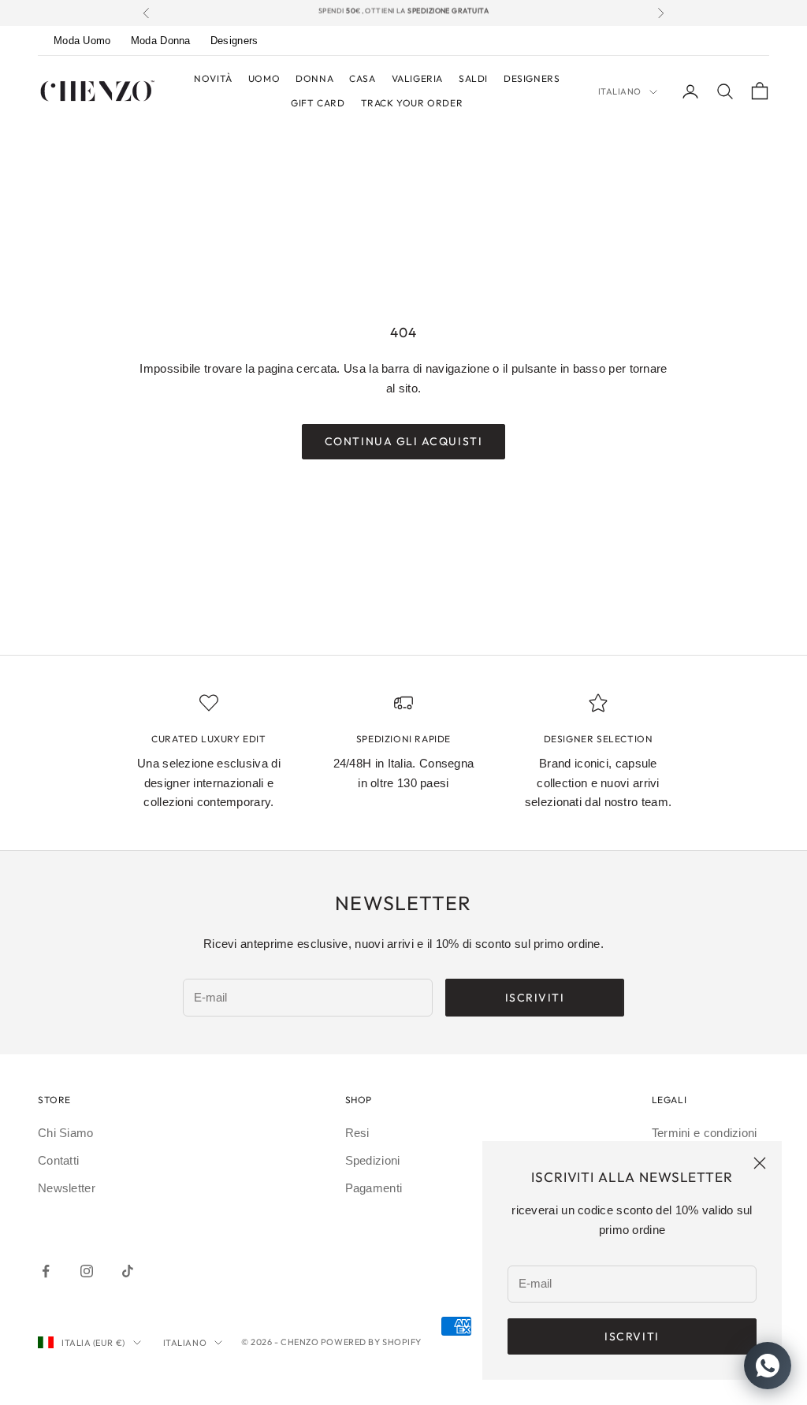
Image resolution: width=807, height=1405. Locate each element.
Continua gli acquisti (403, 441)
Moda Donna (161, 40)
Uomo (264, 78)
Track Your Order (412, 103)
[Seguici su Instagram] (87, 1271)
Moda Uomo (82, 40)
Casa (362, 78)
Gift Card (317, 103)
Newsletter (66, 1188)
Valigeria (417, 78)
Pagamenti (374, 1188)
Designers (234, 40)
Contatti (58, 1160)
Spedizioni (372, 1160)
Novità (213, 78)
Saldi (473, 78)
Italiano (620, 91)
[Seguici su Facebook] (46, 1271)
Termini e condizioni (704, 1132)
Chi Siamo (66, 1132)
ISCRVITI (631, 1336)
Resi (357, 1132)
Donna (314, 78)
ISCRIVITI (535, 998)
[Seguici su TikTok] (128, 1271)
